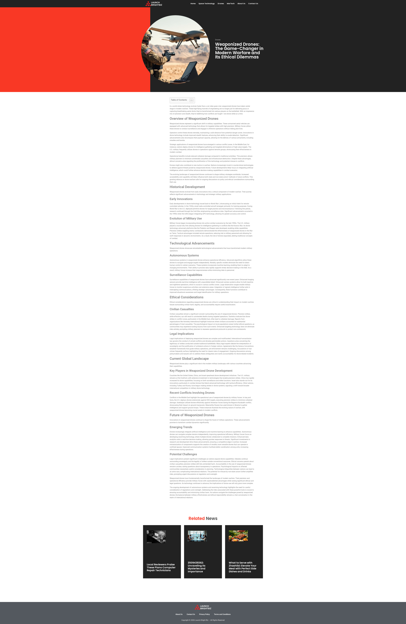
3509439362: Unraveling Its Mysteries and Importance (196, 567)
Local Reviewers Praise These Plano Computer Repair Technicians (161, 567)
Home (193, 3)
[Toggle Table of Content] (190, 100)
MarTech (231, 3)
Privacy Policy (204, 614)
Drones (221, 3)
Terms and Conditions (222, 614)
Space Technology (207, 3)
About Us (241, 3)
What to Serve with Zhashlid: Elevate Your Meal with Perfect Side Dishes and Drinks (242, 567)
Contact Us (253, 3)
